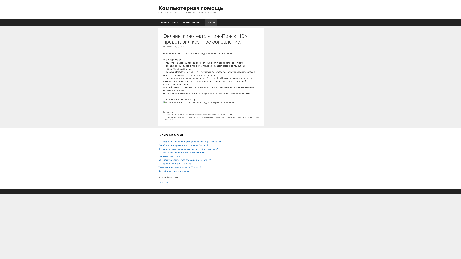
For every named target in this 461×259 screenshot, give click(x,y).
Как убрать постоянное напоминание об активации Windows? (189, 142)
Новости (211, 22)
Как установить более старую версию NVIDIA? (181, 152)
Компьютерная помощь (190, 8)
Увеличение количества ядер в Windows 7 (179, 167)
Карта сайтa (164, 182)
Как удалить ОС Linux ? (170, 156)
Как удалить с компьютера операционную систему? (184, 160)
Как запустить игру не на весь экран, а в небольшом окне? (188, 149)
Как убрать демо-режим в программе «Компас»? (183, 145)
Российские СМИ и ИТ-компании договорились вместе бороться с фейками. (199, 115)
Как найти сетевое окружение (173, 171)
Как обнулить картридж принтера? (175, 163)
